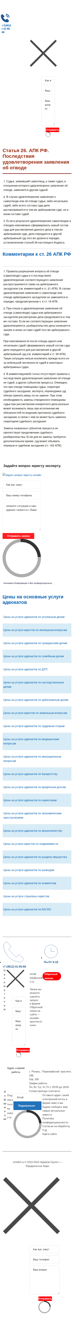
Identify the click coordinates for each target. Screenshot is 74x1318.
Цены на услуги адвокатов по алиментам (29, 883)
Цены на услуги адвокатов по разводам (28, 870)
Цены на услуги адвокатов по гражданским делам (35, 643)
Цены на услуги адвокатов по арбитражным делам (35, 699)
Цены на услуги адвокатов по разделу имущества (35, 857)
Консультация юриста (15, 40)
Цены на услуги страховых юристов (26, 896)
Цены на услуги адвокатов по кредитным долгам (34, 787)
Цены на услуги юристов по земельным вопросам (35, 713)
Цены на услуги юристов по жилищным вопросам (35, 630)
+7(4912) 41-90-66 (6, 29)
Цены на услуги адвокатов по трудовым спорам (34, 726)
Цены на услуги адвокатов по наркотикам (30, 800)
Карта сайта (49, 1133)
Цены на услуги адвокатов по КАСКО (27, 909)
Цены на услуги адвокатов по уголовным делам (34, 616)
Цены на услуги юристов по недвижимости (30, 843)
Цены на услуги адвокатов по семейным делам (33, 656)
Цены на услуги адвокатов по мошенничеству (32, 830)
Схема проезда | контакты (44, 1091)
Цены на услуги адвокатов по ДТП (25, 669)
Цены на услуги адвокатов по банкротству (30, 774)
